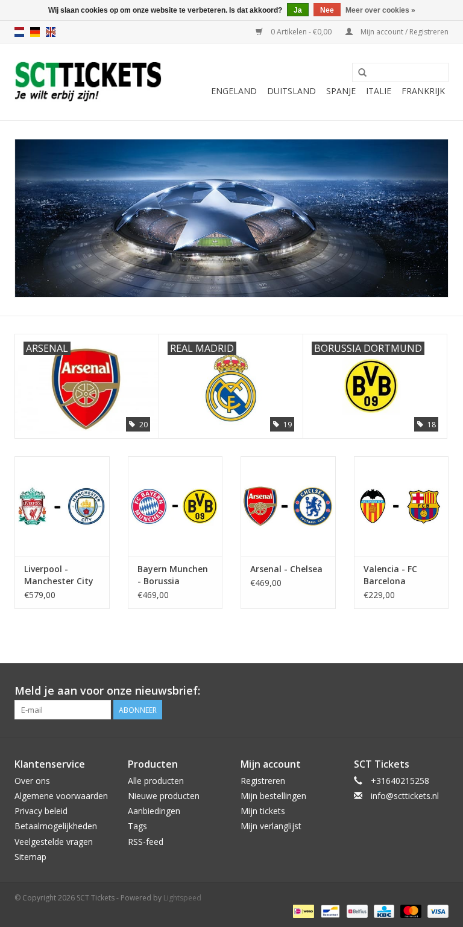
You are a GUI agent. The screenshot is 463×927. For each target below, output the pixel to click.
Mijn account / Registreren (404, 32)
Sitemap (30, 856)
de (35, 32)
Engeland (234, 91)
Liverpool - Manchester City (58, 575)
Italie (378, 91)
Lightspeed (182, 898)
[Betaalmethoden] (302, 910)
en (50, 32)
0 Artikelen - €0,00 (301, 32)
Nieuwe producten (164, 795)
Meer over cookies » (380, 10)
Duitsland (291, 91)
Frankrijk (423, 91)
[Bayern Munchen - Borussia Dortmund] (175, 506)
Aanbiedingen (154, 811)
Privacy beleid (41, 811)
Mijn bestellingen (273, 795)
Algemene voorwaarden (61, 795)
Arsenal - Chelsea (286, 569)
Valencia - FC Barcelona (390, 575)
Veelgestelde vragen (53, 841)
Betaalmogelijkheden (55, 826)
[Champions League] (231, 218)
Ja (298, 10)
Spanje (341, 91)
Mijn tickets (263, 811)
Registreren (263, 780)
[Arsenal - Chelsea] (288, 506)
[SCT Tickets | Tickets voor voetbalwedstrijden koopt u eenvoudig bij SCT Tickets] (88, 82)
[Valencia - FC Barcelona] (401, 506)
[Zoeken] (362, 73)
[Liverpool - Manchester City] (62, 506)
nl (19, 32)
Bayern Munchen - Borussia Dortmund (172, 575)
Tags (137, 826)
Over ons (32, 780)
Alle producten (156, 780)
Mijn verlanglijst (271, 826)
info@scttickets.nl (405, 795)
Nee (327, 10)
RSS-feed (145, 841)
